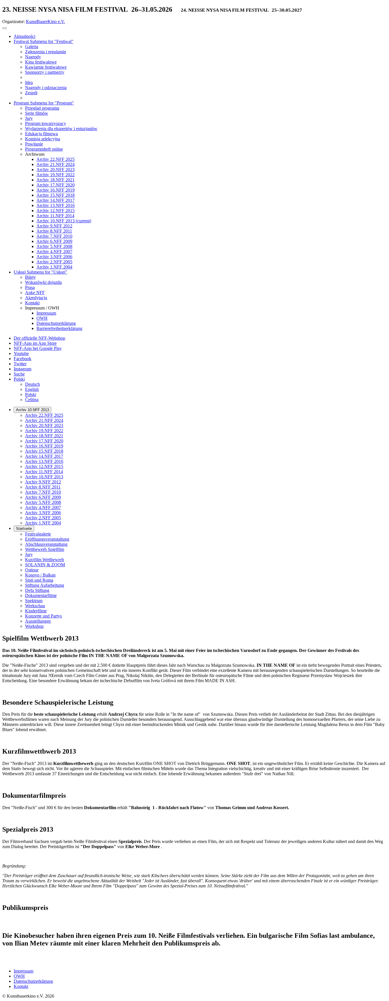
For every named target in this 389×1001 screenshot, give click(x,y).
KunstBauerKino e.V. (45, 21)
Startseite (24, 528)
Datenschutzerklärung (33, 981)
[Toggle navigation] (4, 28)
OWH (19, 976)
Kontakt (21, 986)
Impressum (23, 971)
